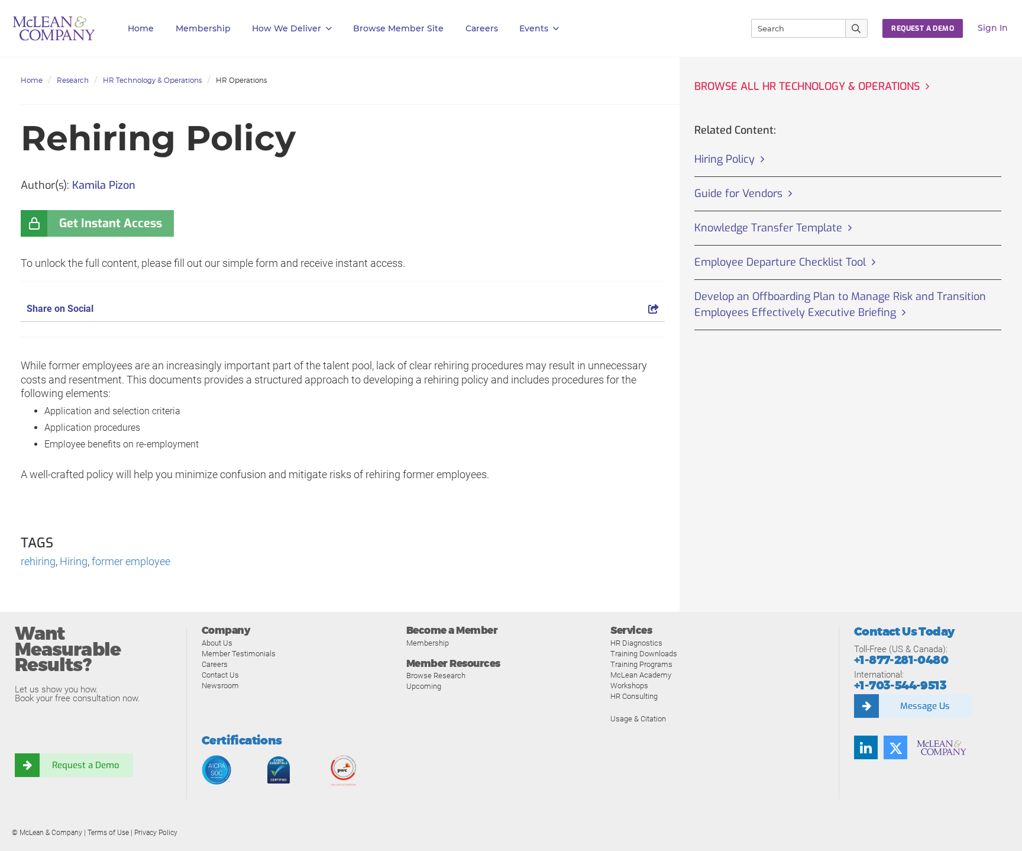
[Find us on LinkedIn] (866, 747)
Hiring (74, 561)
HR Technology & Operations (152, 80)
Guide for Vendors (738, 193)
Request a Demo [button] (922, 28)
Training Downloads (643, 653)
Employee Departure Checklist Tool (780, 262)
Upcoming (423, 686)
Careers (215, 664)
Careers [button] (481, 28)
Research (73, 80)
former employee (131, 561)
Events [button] (533, 28)
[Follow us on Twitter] (895, 747)
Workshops (629, 685)
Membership (203, 28)
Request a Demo (85, 765)
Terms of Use (108, 833)
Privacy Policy (155, 833)
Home (141, 28)
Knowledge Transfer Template (768, 228)
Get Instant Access (110, 223)
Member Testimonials (239, 653)
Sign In (993, 27)
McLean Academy (640, 675)
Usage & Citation (638, 718)
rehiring (38, 561)
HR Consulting (634, 696)
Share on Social (60, 308)
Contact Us (220, 675)
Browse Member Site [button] (398, 28)
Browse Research (435, 675)
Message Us (925, 706)
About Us (217, 643)
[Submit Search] (857, 28)
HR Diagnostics (636, 643)
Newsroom (220, 685)
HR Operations (241, 80)
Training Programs (641, 664)
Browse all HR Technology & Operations (807, 86)
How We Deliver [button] (286, 28)
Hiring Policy (724, 159)
